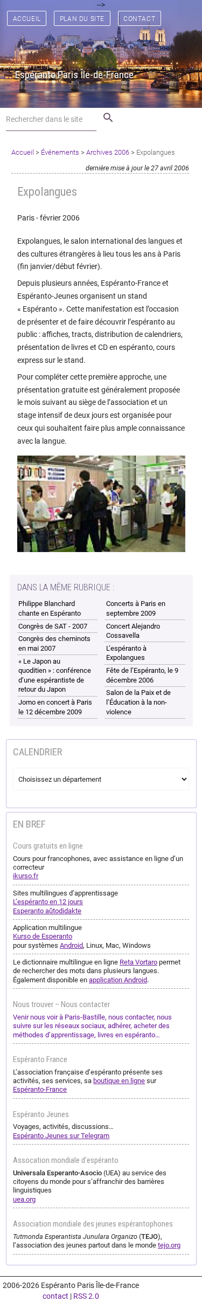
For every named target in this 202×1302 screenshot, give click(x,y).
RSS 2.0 (86, 1296)
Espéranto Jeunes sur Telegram (61, 1136)
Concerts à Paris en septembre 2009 (135, 608)
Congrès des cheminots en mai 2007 (54, 643)
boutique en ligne (119, 1081)
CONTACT (139, 19)
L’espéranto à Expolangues (126, 653)
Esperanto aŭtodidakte (47, 911)
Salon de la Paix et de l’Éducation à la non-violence (138, 701)
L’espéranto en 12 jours (48, 902)
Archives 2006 (107, 152)
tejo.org (169, 1245)
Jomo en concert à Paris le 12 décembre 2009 (55, 707)
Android (71, 945)
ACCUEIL (27, 19)
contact (55, 1296)
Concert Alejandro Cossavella (133, 631)
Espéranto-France (40, 1089)
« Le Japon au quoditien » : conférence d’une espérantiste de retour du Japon (54, 675)
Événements (60, 152)
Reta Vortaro (138, 962)
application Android (118, 980)
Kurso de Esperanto (42, 936)
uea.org (24, 1199)
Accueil (22, 152)
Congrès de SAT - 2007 (52, 626)
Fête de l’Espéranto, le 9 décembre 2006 (142, 675)
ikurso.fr (25, 876)
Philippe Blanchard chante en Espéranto (49, 608)
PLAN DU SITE (82, 19)
